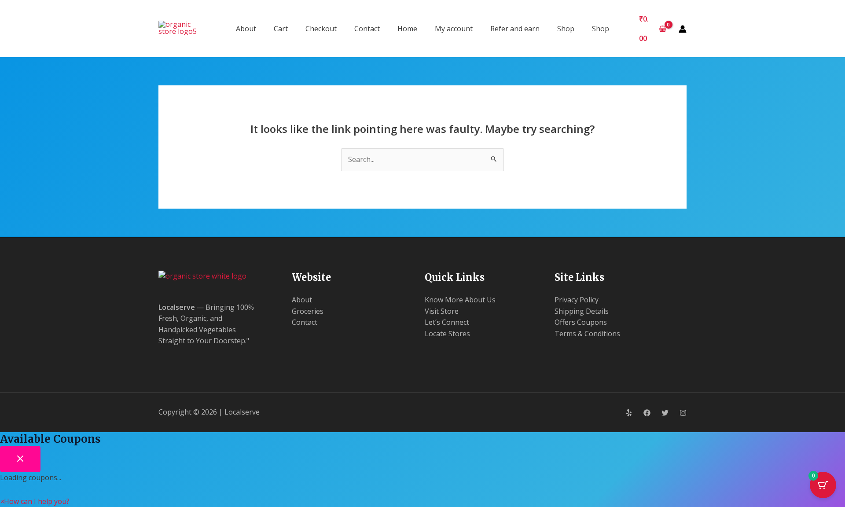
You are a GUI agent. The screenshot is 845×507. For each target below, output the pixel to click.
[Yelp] (628, 412)
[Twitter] (665, 412)
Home (407, 28)
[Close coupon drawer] (20, 459)
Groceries (307, 311)
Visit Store (442, 311)
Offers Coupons (581, 322)
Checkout (321, 28)
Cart (281, 28)
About (246, 28)
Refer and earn (515, 28)
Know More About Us (460, 300)
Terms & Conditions (587, 333)
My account (454, 28)
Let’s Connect (447, 322)
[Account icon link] (683, 29)
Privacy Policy (577, 300)
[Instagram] (683, 412)
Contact (367, 28)
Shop (565, 28)
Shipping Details (582, 311)
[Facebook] (646, 412)
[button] (35, 501)
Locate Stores (447, 333)
